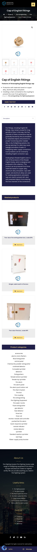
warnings (19, 437)
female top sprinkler (19, 379)
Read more (19, 244)
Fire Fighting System (19, 489)
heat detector (18, 411)
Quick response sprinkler (18, 424)
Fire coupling (19, 395)
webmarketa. (28, 544)
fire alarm (19, 382)
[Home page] (4, 14)
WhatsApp (19, 523)
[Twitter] (14, 537)
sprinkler (19, 432)
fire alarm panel (19, 385)
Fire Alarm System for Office (19, 496)
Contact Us (19, 516)
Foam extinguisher (19, 406)
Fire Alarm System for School (19, 493)
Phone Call (19, 519)
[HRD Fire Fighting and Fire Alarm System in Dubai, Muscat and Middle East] (8, 3)
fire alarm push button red (19, 387)
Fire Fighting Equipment (27, 96)
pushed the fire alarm (19, 421)
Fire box (19, 393)
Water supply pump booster (18, 439)
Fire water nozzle (19, 403)
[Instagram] (17, 537)
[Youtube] (21, 537)
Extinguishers (19, 374)
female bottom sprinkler (19, 377)
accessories (19, 353)
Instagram (19, 521)
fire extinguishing (13, 96)
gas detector (19, 408)
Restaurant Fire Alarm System (19, 500)
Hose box (19, 413)
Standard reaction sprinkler (19, 434)
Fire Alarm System (19, 390)
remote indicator (19, 426)
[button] (32, 27)
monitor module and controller (19, 419)
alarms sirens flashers (18, 356)
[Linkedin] (25, 537)
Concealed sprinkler (19, 369)
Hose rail (19, 416)
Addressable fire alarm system (19, 503)
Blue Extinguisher (19, 359)
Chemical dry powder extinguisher (18, 364)
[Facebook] (10, 537)
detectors (19, 372)
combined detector (19, 366)
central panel (19, 361)
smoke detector (19, 429)
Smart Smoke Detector (19, 498)
